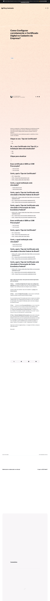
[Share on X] (35, 97)
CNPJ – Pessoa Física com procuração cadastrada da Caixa (24, 217)
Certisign (34, 289)
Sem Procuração (16, 168)
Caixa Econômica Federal (17, 189)
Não (13, 153)
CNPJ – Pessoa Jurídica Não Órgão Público (20, 179)
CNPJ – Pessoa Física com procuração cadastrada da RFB (23, 202)
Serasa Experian (13, 290)
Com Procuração (16, 170)
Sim (12, 151)
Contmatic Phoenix (18, 96)
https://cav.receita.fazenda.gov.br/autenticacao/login (21, 309)
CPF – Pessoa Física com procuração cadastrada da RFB (23, 200)
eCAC (35, 320)
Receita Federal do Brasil (17, 187)
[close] (49, 1)
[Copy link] (36, 361)
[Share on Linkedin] (39, 97)
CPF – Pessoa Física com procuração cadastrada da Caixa (23, 215)
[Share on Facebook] (37, 97)
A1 (12, 141)
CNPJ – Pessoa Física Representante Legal (20, 177)
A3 (12, 143)
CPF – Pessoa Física (16, 176)
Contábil (12, 58)
